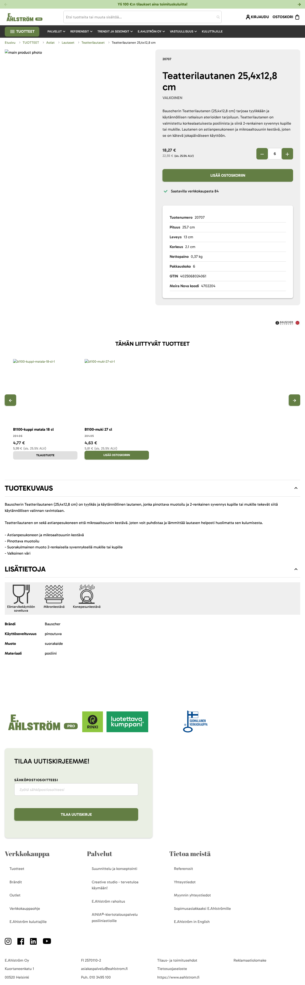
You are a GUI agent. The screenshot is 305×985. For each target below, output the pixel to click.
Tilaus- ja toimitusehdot (177, 960)
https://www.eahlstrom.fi (178, 977)
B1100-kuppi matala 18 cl (33, 429)
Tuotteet (25, 31)
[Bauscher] (287, 323)
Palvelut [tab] (99, 853)
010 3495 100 (100, 977)
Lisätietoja (25, 569)
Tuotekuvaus (29, 488)
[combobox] (142, 17)
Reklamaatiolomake (250, 960)
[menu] (136, 31)
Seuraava (294, 400)
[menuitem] (56, 31)
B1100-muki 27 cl (98, 429)
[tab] (152, 488)
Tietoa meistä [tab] (190, 853)
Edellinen (10, 400)
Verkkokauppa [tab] (27, 853)
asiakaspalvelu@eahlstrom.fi (104, 968)
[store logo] (43, 731)
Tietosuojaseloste (172, 968)
